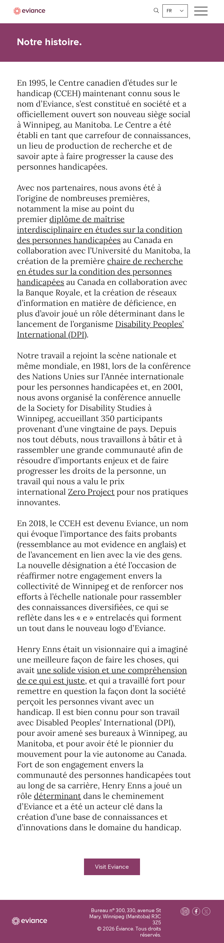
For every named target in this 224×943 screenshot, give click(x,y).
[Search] (156, 10)
